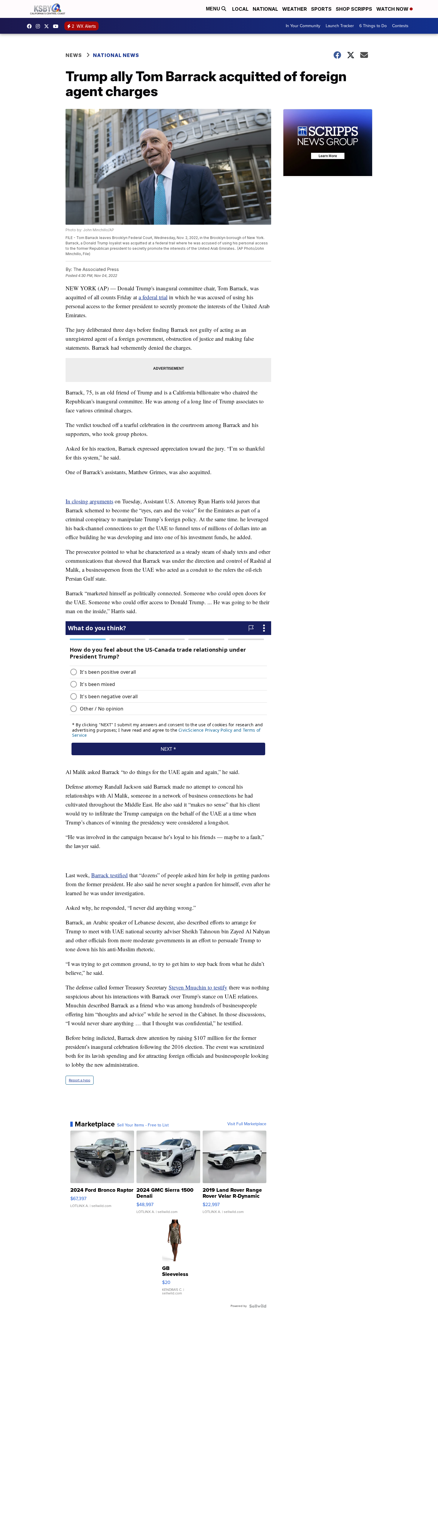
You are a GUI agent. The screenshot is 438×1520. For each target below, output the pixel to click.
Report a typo (79, 1080)
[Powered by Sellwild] (257, 1306)
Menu (213, 8)
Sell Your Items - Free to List (143, 1125)
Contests (400, 26)
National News (116, 55)
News (74, 55)
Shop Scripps (354, 9)
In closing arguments (89, 501)
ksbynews (31, 26)
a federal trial (153, 297)
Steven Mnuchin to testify (198, 987)
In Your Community (303, 26)
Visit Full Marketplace (246, 1124)
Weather (294, 9)
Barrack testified (109, 875)
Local (240, 9)
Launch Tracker (340, 26)
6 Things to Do (373, 26)
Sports (321, 9)
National (265, 9)
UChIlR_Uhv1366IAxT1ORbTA (57, 26)
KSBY (48, 26)
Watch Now (393, 9)
